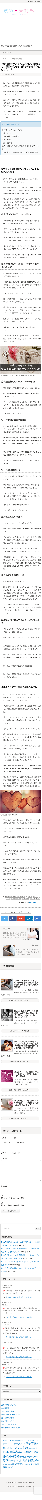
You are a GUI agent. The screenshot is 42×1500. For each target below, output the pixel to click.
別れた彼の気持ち (7, 1411)
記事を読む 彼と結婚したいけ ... (20, 1118)
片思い (14, 1461)
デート (6, 1444)
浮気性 (10, 1460)
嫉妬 (20, 1452)
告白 (7, 1451)
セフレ (29, 1440)
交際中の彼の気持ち (8, 1405)
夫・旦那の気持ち (7, 1418)
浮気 (5, 1460)
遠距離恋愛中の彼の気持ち (11, 1428)
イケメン (35, 897)
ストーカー (16, 1440)
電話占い (12, 1467)
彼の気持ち (17, 899)
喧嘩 (11, 1452)
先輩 (21, 1448)
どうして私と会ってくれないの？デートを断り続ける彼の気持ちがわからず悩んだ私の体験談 (26, 984)
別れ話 (30, 1448)
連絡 (28, 1464)
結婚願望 (9, 1464)
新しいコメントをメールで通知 (12, 1198)
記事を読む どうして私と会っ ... (20, 1000)
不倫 (28, 1443)
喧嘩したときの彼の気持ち (11, 1415)
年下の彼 (34, 1452)
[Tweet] (4, 918)
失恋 (12, 899)
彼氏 (22, 1457)
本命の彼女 (25, 899)
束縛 (36, 1457)
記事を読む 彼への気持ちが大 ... (20, 1061)
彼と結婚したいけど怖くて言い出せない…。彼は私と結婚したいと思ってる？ (26, 1103)
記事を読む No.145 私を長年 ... (20, 1031)
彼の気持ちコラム (7, 1421)
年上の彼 (26, 1452)
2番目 (30, 897)
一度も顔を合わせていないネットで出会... (19, 1317)
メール (23, 1444)
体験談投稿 (8, 897)
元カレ (17, 1448)
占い (33, 1448)
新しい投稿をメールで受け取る (12, 1205)
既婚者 (31, 1456)
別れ (25, 1447)
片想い (38, 899)
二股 (8, 1448)
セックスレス (23, 1440)
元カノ (12, 1448)
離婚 (7, 1467)
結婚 (34, 1460)
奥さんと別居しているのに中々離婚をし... (19, 1337)
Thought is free (29, 1486)
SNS (4, 1440)
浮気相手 (32, 899)
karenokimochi (34, 902)
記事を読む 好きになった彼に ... (20, 1090)
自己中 (24, 1464)
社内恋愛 (27, 1460)
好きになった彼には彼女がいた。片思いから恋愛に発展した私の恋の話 (26, 1074)
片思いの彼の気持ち (18, 897)
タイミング (34, 1440)
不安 (33, 1443)
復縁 (26, 1456)
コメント (4, 1158)
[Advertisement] (21, 31)
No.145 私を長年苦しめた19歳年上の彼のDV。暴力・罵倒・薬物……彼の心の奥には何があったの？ (26, 1014)
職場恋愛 (17, 1464)
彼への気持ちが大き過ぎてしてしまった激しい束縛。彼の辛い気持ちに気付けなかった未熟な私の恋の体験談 (26, 1045)
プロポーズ (14, 1443)
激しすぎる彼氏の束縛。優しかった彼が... (19, 1297)
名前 (21, 1186)
